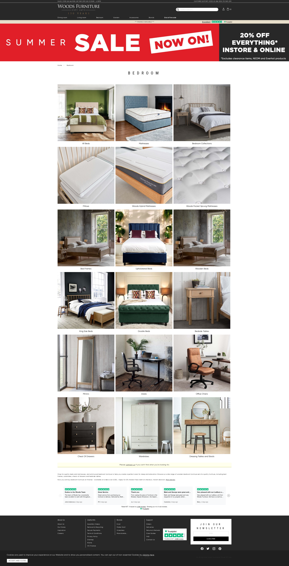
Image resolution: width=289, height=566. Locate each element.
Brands (151, 17)
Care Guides (151, 533)
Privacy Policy (92, 536)
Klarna (89, 543)
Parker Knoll (121, 527)
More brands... (122, 533)
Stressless (120, 530)
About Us (61, 524)
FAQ (147, 536)
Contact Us (150, 539)
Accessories (134, 17)
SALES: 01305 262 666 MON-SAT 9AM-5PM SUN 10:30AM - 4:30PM (79, 1)
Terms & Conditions (94, 533)
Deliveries (150, 527)
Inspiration (61, 530)
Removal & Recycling (95, 527)
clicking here (148, 555)
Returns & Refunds (153, 530)
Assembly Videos (93, 524)
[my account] (223, 9)
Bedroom (99, 17)
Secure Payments (93, 530)
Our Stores (62, 527)
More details (170, 480)
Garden (116, 17)
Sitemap (90, 539)
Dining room (62, 17)
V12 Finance (91, 546)
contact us (130, 465)
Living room (81, 17)
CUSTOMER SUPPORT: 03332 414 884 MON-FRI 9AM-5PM (212, 1)
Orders (148, 524)
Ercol (118, 524)
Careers (61, 533)
